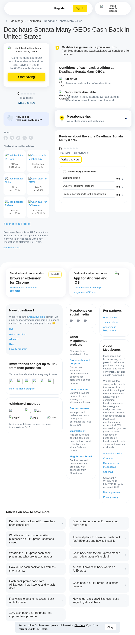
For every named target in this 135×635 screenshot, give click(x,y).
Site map (108, 471)
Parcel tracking (79, 389)
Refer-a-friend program (22, 388)
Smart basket (77, 430)
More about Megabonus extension (23, 289)
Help (11, 329)
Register (60, 8)
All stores (14, 339)
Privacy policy (110, 497)
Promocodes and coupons (80, 362)
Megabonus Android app (87, 287)
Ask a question (36, 316)
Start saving (26, 77)
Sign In (79, 8)
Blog (11, 344)
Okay (110, 627)
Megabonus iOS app (84, 292)
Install (55, 274)
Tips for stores (111, 322)
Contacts (108, 458)
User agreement (112, 492)
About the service (113, 453)
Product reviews (79, 408)
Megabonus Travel (81, 456)
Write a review (70, 159)
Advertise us (110, 317)
